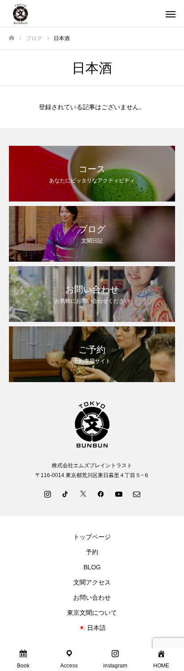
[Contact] (136, 493)
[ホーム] (11, 38)
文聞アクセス (92, 582)
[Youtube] (118, 493)
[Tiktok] (65, 493)
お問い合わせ (92, 597)
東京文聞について (92, 612)
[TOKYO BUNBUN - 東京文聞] (83, 13)
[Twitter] (83, 493)
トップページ (92, 536)
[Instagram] (47, 493)
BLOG (92, 567)
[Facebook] (100, 493)
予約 (92, 552)
